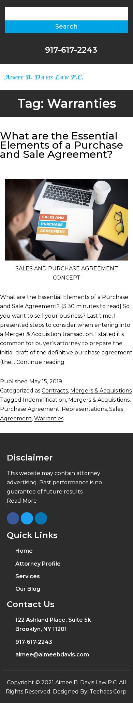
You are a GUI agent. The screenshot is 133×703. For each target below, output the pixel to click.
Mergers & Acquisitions (101, 390)
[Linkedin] (41, 518)
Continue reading (40, 362)
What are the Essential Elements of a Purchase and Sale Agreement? (61, 145)
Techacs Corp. (109, 691)
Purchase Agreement (29, 409)
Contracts (55, 390)
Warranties (48, 418)
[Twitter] (27, 518)
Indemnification (44, 400)
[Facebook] (13, 518)
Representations (84, 409)
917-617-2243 (70, 50)
